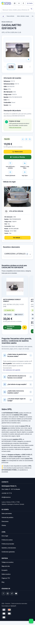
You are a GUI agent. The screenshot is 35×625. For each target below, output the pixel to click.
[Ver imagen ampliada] (17, 50)
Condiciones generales (8, 552)
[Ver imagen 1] (11, 67)
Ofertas (4, 525)
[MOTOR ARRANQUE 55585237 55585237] (15, 286)
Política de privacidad (8, 544)
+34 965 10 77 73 (7, 493)
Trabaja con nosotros (7, 562)
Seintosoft (13, 606)
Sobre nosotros (6, 574)
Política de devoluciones (15, 127)
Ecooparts (4, 570)
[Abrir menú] (14, 3)
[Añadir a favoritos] (26, 139)
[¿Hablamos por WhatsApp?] (31, 621)
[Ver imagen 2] (20, 67)
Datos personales (7, 513)
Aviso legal (5, 536)
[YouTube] (16, 593)
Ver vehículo (16, 237)
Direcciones (5, 521)
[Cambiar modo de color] (19, 3)
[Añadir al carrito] (24, 327)
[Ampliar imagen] (28, 59)
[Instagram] (7, 593)
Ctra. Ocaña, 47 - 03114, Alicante (11, 489)
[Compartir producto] (22, 139)
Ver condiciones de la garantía (11, 370)
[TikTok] (12, 593)
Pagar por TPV (6, 578)
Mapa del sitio (6, 566)
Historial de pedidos (7, 517)
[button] (17, 254)
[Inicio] (3, 16)
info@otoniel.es (6, 497)
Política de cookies (7, 540)
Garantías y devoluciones (9, 548)
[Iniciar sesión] (23, 3)
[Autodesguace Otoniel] (6, 3)
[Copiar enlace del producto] (29, 139)
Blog (3, 582)
